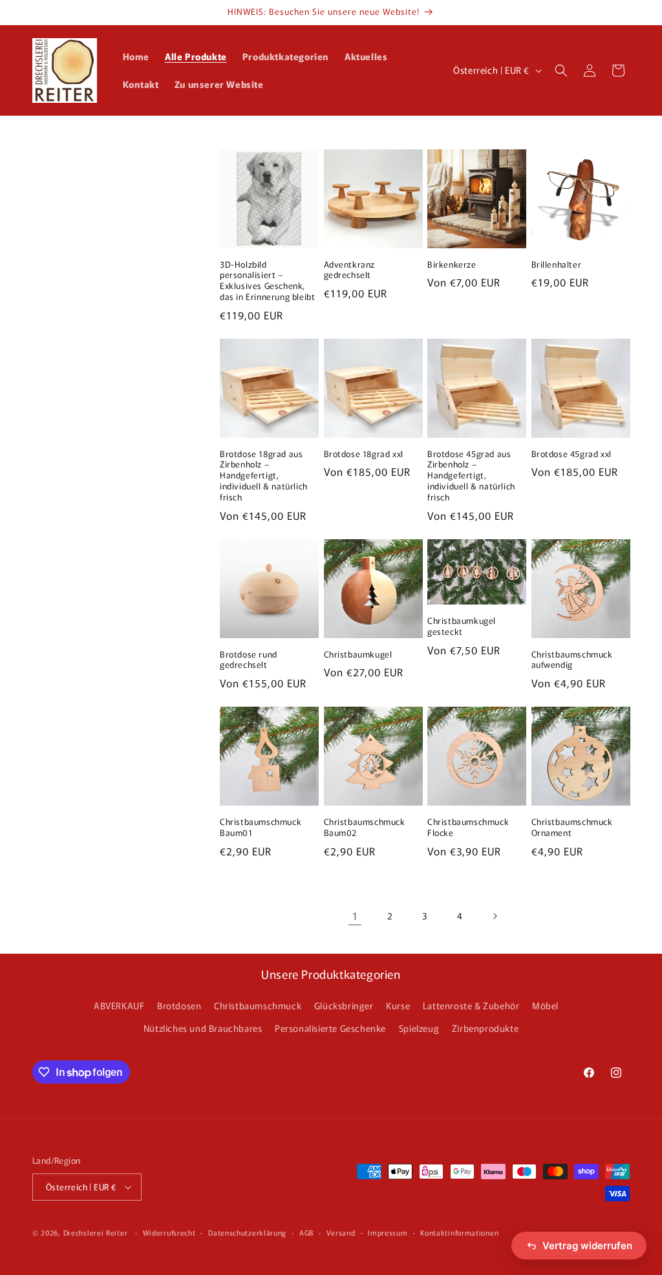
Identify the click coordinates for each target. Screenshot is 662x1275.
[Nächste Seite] (494, 916)
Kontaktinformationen (459, 1232)
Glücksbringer (344, 1005)
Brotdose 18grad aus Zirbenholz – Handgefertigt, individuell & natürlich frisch (264, 476)
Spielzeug (419, 1028)
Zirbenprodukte (485, 1028)
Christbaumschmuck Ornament (572, 828)
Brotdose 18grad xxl (363, 454)
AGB (306, 1232)
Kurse (398, 1005)
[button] (561, 70)
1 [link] (355, 915)
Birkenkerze (451, 264)
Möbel (545, 1005)
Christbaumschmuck (257, 1005)
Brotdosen (179, 1005)
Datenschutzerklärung (247, 1232)
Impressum (387, 1232)
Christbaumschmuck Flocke (468, 828)
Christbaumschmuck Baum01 (260, 828)
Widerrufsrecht (169, 1232)
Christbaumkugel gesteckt (461, 627)
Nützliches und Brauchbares (203, 1028)
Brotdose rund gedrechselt (248, 660)
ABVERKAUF (119, 1005)
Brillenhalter (556, 264)
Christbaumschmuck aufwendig (572, 660)
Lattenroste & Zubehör (471, 1005)
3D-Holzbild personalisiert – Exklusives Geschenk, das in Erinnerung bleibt (267, 281)
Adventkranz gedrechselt (350, 270)
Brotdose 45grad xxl (571, 454)
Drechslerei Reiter (95, 1232)
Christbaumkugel (358, 654)
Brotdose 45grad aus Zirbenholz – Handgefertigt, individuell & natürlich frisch (471, 476)
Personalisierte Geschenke (330, 1028)
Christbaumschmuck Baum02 (364, 828)
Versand (341, 1232)
